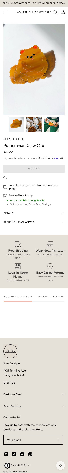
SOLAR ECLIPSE (13, 139)
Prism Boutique (11, 363)
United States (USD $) (14, 465)
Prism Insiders (17, 185)
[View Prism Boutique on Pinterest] (30, 454)
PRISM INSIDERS (11, 3)
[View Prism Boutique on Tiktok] (14, 454)
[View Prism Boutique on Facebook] (22, 454)
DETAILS (8, 213)
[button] (55, 12)
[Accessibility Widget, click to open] (7, 466)
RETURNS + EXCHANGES (18, 222)
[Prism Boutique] (34, 12)
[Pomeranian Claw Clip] (16, 124)
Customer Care (12, 394)
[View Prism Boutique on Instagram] (6, 454)
